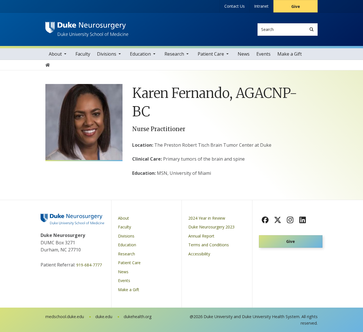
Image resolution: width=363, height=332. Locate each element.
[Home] (86, 27)
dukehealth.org (138, 316)
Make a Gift (289, 54)
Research (174, 54)
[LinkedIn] (302, 220)
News (244, 54)
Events (263, 54)
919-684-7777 (89, 265)
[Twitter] (277, 220)
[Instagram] (290, 220)
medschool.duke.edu (64, 316)
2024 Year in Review (206, 218)
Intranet (261, 6)
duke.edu (103, 316)
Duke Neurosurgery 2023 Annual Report (211, 231)
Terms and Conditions (208, 244)
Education (140, 54)
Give (295, 6)
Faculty (82, 54)
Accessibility (199, 254)
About (55, 54)
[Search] (311, 29)
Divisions (106, 54)
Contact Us (234, 6)
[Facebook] (265, 220)
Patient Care (211, 54)
